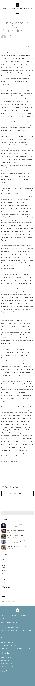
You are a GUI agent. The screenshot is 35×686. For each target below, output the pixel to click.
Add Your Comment (17, 493)
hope (9, 601)
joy (11, 601)
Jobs (2, 681)
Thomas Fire (4, 601)
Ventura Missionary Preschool (10, 627)
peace (14, 601)
